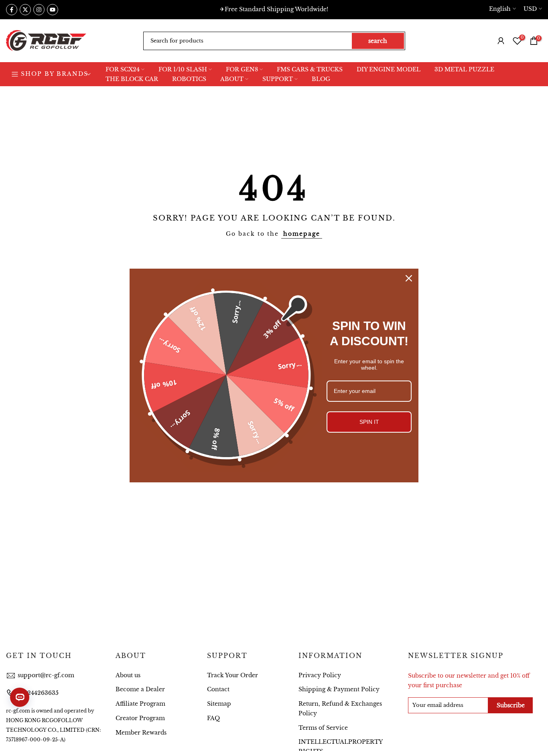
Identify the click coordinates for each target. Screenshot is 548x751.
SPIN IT (369, 422)
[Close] (408, 278)
